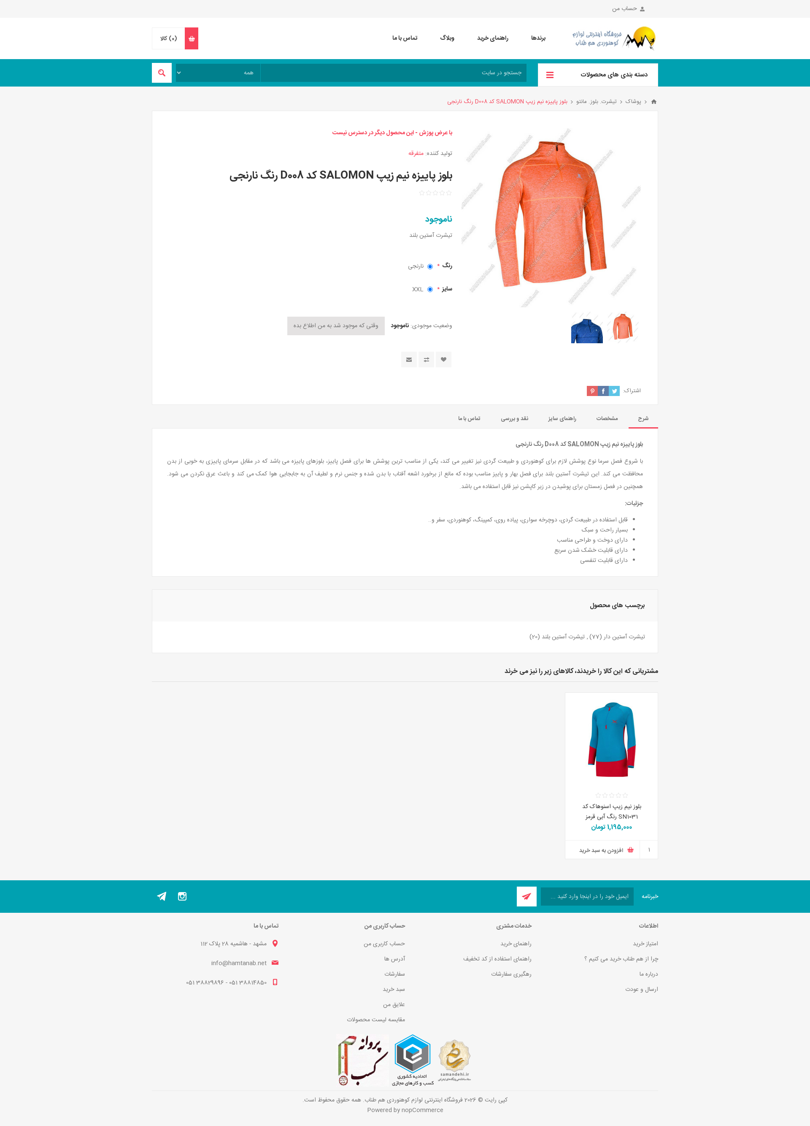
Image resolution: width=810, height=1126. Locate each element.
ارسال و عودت (641, 990)
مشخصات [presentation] (607, 418)
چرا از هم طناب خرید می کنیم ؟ (621, 959)
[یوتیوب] (162, 896)
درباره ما (649, 974)
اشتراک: (632, 391)
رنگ (446, 266)
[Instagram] (182, 896)
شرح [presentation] (643, 418)
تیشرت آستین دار (624, 637)
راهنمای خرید (516, 944)
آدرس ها (394, 959)
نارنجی (416, 266)
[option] (623, 327)
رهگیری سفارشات (511, 974)
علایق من (394, 1005)
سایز (446, 289)
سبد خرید (394, 990)
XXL (418, 290)
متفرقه (416, 154)
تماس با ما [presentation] (469, 418)
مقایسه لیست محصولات (376, 1020)
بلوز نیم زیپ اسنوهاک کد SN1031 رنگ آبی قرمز (611, 812)
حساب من (624, 9)
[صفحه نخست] (654, 102)
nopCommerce (422, 1110)
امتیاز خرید (645, 944)
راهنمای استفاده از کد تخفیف (497, 959)
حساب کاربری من (384, 944)
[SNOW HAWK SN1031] (611, 739)
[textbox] (393, 73)
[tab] (643, 419)
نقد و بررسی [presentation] (514, 418)
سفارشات (394, 974)
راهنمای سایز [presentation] (562, 418)
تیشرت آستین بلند (563, 637)
